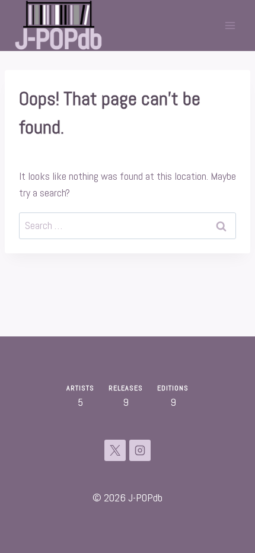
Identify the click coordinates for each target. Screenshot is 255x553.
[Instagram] (140, 450)
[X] (115, 450)
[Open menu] (230, 25)
